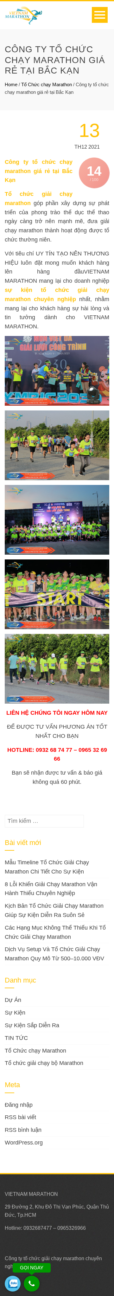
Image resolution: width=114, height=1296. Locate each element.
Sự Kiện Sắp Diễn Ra (32, 1025)
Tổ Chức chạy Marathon (46, 84)
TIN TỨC (16, 1038)
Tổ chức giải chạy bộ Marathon (44, 1063)
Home (11, 84)
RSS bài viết (20, 1117)
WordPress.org (24, 1142)
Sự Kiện (15, 1012)
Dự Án (13, 1000)
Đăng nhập (19, 1105)
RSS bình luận (23, 1130)
